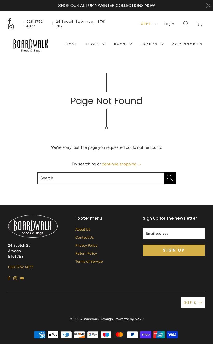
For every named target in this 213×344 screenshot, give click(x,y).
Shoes (93, 44)
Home (72, 44)
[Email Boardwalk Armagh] (22, 278)
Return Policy (86, 253)
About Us (82, 229)
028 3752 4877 (34, 23)
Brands (150, 44)
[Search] (186, 23)
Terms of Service (89, 261)
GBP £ (146, 24)
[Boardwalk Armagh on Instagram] (11, 26)
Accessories (187, 44)
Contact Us (84, 237)
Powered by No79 (129, 319)
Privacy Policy (86, 245)
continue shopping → (122, 163)
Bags (121, 44)
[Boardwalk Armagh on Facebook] (9, 21)
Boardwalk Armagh (98, 319)
